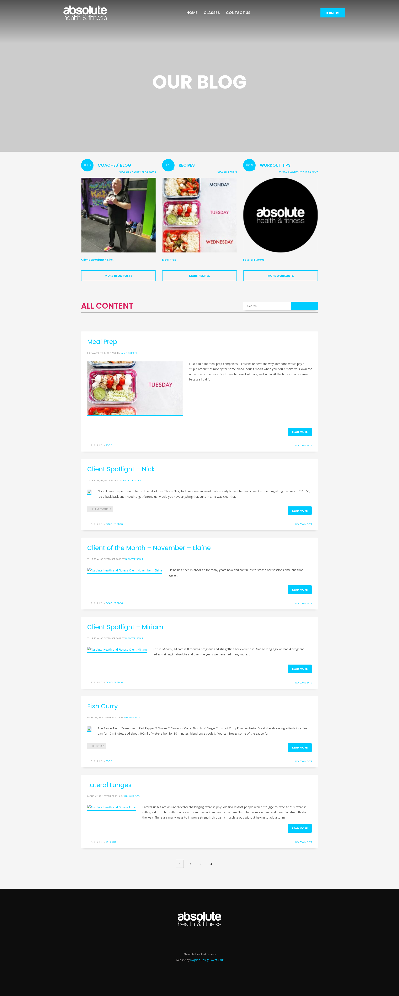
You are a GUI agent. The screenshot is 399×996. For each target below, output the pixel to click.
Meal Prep (169, 260)
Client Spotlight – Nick (97, 260)
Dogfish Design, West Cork (207, 960)
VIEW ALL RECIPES (227, 172)
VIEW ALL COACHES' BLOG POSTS (137, 172)
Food (109, 445)
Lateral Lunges (253, 260)
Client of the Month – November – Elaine (149, 547)
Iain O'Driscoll (130, 353)
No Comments (303, 445)
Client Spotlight (101, 509)
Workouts (112, 842)
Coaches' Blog (114, 524)
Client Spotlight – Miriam (125, 627)
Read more (300, 432)
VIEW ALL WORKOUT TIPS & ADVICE (298, 172)
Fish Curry (102, 706)
